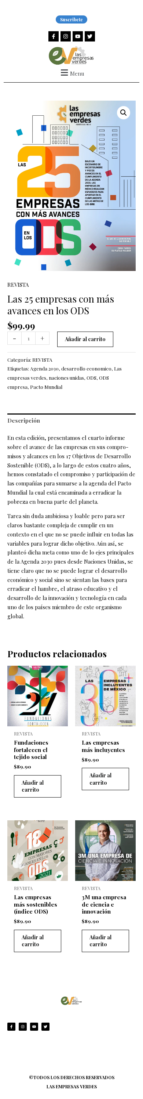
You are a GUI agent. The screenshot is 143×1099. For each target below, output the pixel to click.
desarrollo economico (86, 368)
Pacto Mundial (46, 386)
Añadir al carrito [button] (33, 786)
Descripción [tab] (23, 420)
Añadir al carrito (85, 339)
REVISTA (18, 284)
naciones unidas (66, 377)
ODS (91, 377)
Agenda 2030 (44, 368)
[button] (71, 72)
